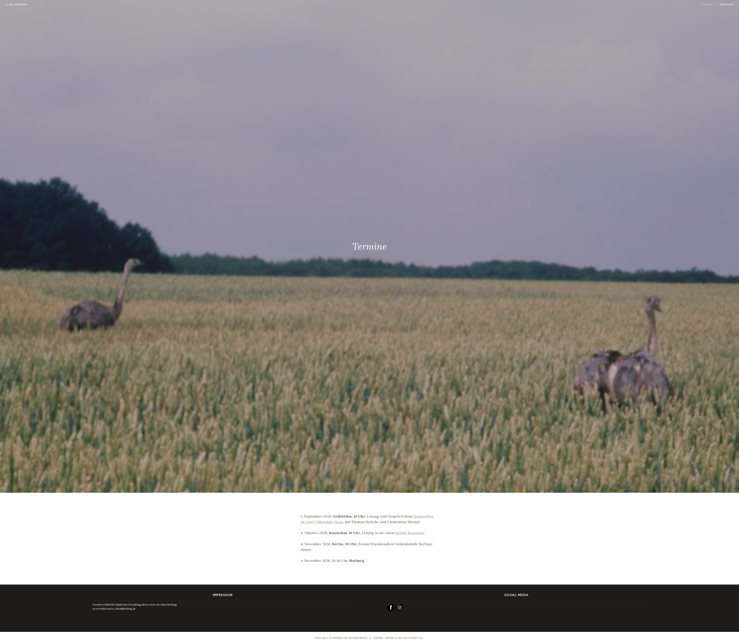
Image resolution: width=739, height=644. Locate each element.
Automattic (413, 637)
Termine (706, 4)
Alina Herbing (16, 4)
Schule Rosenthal (409, 533)
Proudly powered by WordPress (341, 637)
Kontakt (727, 4)
